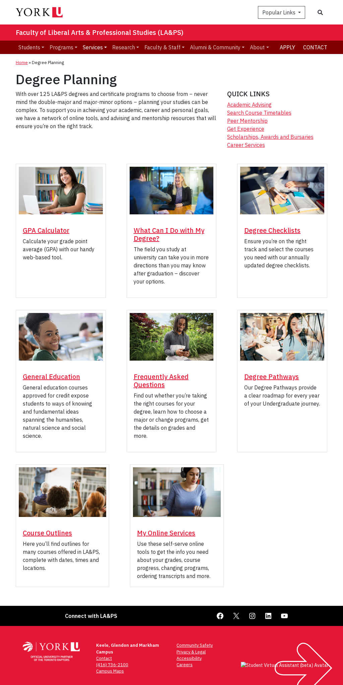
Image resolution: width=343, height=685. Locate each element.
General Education (51, 376)
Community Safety (195, 645)
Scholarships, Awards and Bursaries (270, 137)
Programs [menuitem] (61, 47)
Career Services (246, 145)
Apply (287, 47)
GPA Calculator (46, 230)
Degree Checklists (272, 230)
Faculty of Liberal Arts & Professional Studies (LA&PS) (100, 32)
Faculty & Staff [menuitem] (162, 47)
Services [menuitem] (93, 47)
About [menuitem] (257, 47)
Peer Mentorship (247, 120)
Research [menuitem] (123, 47)
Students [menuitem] (29, 47)
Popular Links (279, 12)
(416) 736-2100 (112, 665)
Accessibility (189, 658)
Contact (315, 47)
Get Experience (245, 128)
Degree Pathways (271, 376)
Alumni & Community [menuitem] (215, 47)
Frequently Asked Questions (161, 380)
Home (22, 62)
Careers (185, 665)
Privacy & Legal (191, 652)
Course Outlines (47, 532)
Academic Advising (249, 104)
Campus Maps (110, 671)
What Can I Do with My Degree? (169, 234)
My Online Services (166, 532)
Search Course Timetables (259, 112)
